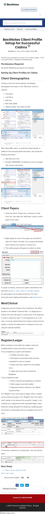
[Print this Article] (29, 46)
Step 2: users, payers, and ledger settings (24, 291)
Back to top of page (7, 473)
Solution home (9, 29)
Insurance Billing (31, 29)
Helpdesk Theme (26, 505)
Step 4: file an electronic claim (15, 470)
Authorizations (37, 297)
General (20, 29)
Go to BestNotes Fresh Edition (29, 9)
